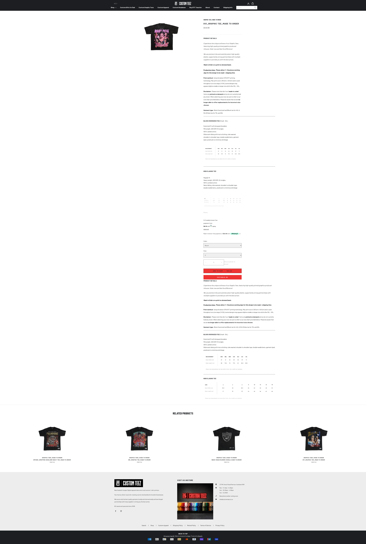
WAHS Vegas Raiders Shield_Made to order (227, 460)
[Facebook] (209, 211)
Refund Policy (191, 525)
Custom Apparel (163, 7)
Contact (217, 7)
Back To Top (183, 534)
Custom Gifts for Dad (127, 7)
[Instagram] (121, 511)
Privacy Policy (219, 525)
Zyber (188, 536)
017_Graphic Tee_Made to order (314, 460)
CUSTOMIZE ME (222, 277)
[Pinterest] (214, 211)
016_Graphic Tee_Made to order (139, 460)
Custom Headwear (179, 7)
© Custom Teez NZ (169, 536)
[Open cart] (253, 3)
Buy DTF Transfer (195, 7)
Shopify (200, 536)
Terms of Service (205, 525)
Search (144, 525)
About (207, 7)
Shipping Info (227, 7)
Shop (112, 7)
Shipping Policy (178, 525)
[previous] (6, 441)
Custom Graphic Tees (146, 7)
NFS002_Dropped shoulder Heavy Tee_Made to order (52, 460)
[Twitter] (211, 211)
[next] (360, 441)
